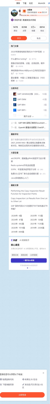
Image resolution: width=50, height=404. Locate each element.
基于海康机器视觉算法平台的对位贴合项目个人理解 (29, 139)
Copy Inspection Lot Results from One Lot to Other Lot (29, 199)
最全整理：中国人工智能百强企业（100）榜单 (28, 79)
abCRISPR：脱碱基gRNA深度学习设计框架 (28, 159)
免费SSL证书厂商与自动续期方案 (28, 173)
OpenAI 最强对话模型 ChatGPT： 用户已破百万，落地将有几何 (32, 127)
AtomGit (41, 3)
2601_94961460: (18, 143)
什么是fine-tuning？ (23, 59)
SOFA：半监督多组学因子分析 (27, 169)
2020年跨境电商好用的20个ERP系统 (26, 53)
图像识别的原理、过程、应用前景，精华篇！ (28, 64)
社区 (31, 3)
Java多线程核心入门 (19, 178)
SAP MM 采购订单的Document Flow (32, 123)
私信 (39, 38)
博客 (18, 3)
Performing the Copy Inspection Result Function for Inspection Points (28, 192)
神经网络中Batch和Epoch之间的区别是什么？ (28, 72)
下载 (24, 3)
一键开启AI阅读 (28, 260)
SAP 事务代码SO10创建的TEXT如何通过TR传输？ (29, 207)
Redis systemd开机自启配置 (23, 165)
